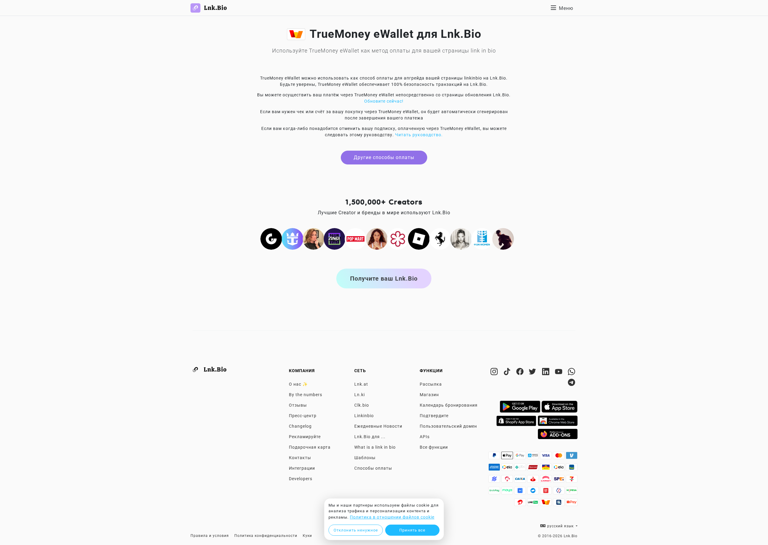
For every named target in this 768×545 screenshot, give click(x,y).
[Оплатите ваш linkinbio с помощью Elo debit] (559, 468)
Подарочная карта (310, 447)
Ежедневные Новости (378, 426)
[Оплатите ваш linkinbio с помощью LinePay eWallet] (533, 503)
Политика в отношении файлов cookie (392, 517)
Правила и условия (209, 536)
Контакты (300, 457)
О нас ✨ (298, 384)
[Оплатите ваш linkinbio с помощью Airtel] (520, 503)
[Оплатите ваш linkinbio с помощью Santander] (533, 480)
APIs (425, 436)
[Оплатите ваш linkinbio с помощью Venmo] (572, 457)
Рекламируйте (305, 436)
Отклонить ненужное (356, 530)
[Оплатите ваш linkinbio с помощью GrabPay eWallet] (494, 492)
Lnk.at (361, 384)
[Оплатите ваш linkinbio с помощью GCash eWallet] (520, 492)
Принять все (412, 530)
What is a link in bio (375, 447)
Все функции (434, 447)
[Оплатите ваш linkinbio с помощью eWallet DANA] (533, 492)
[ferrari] (440, 238)
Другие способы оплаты (384, 157)
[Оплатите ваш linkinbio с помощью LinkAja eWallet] (546, 492)
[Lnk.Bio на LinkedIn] (546, 372)
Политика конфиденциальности (265, 536)
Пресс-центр (302, 415)
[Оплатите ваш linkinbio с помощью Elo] (507, 468)
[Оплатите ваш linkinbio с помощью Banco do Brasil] (494, 480)
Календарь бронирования (449, 405)
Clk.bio (361, 405)
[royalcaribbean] (292, 238)
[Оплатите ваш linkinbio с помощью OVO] (559, 492)
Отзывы (298, 405)
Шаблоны (365, 457)
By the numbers (305, 394)
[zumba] (334, 238)
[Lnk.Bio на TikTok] (507, 372)
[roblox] (419, 238)
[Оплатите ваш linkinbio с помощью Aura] (546, 468)
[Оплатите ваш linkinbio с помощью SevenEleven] (572, 480)
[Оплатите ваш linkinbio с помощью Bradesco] (507, 480)
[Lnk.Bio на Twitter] (533, 372)
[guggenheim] (271, 238)
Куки (307, 536)
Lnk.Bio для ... (370, 436)
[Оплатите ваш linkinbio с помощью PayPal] (494, 457)
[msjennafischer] (313, 238)
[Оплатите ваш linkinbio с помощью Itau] (572, 468)
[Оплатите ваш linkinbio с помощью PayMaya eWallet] (507, 492)
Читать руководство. (419, 134)
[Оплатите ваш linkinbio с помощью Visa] (546, 457)
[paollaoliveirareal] (377, 238)
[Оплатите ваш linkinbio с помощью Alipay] (533, 457)
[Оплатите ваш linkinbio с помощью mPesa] (572, 492)
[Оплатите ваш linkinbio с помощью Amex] (494, 468)
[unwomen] (482, 238)
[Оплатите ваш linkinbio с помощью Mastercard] (559, 457)
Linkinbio (364, 415)
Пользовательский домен (448, 426)
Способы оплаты (373, 468)
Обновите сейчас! (384, 101)
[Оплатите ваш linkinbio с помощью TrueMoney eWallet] (546, 503)
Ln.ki (359, 394)
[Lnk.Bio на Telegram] (571, 383)
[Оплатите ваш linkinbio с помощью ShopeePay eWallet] (572, 503)
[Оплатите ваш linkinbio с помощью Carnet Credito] (546, 480)
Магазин (429, 394)
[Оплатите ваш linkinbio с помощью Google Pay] (520, 457)
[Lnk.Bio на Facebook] (520, 372)
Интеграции (302, 468)
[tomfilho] (503, 238)
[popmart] (355, 238)
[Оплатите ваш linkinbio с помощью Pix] (520, 468)
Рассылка (431, 384)
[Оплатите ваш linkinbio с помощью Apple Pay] (507, 457)
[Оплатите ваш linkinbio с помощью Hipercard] (533, 468)
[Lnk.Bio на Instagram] (494, 372)
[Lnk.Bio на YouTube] (559, 372)
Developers (300, 478)
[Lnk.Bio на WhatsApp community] (571, 372)
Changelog (300, 426)
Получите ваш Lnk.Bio (384, 278)
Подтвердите (434, 415)
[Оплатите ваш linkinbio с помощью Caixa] (520, 480)
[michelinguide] (398, 238)
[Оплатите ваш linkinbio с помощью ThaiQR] (559, 503)
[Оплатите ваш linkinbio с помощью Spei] (559, 480)
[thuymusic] (461, 238)
